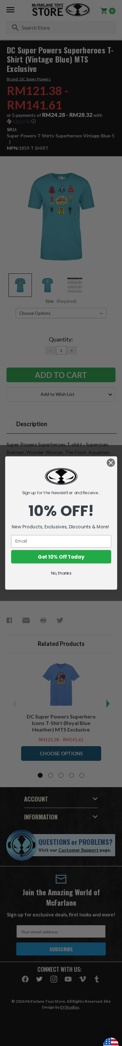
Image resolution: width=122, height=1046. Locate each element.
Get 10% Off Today (61, 556)
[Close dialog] (110, 462)
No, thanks (61, 573)
